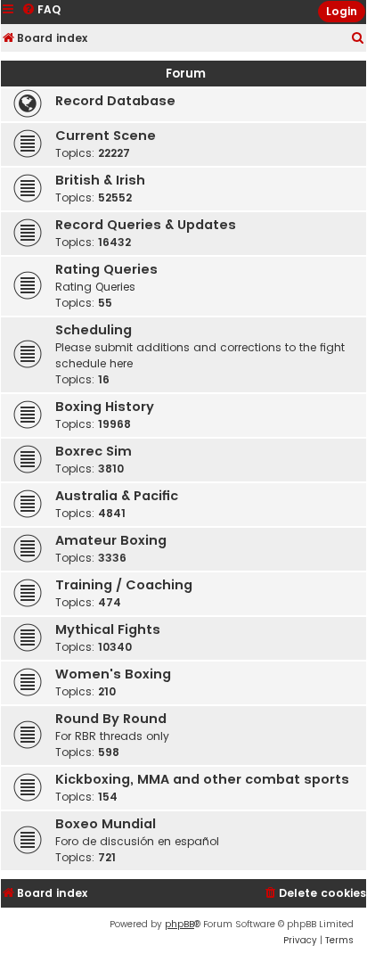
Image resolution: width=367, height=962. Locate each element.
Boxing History (104, 406)
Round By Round (111, 719)
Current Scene (105, 135)
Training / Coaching (123, 585)
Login (341, 11)
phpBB (179, 924)
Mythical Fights (107, 629)
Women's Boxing (113, 674)
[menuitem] (358, 39)
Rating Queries (106, 269)
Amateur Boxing (111, 540)
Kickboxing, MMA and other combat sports (202, 779)
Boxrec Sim (93, 451)
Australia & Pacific (116, 496)
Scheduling (93, 330)
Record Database (115, 101)
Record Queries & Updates (145, 225)
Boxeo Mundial (105, 824)
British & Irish (100, 180)
